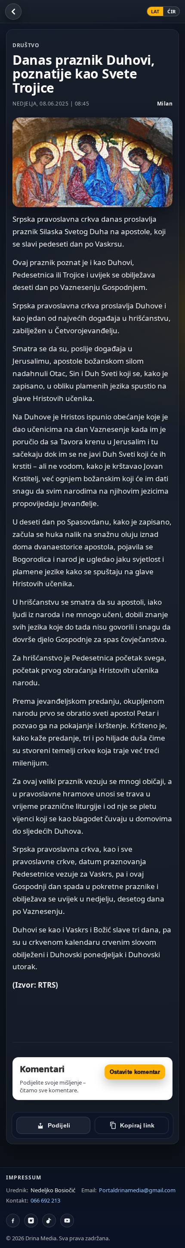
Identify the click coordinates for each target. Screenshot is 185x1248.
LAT (155, 11)
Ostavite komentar (135, 1072)
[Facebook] (13, 1220)
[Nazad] (13, 11)
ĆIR (171, 11)
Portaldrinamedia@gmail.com (137, 1190)
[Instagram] (31, 1220)
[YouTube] (67, 1220)
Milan (165, 103)
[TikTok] (49, 1220)
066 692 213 (45, 1200)
